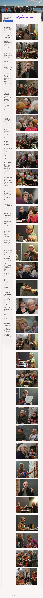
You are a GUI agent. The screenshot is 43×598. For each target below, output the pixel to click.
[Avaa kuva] (27, 50)
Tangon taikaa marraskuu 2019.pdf (23, 20)
